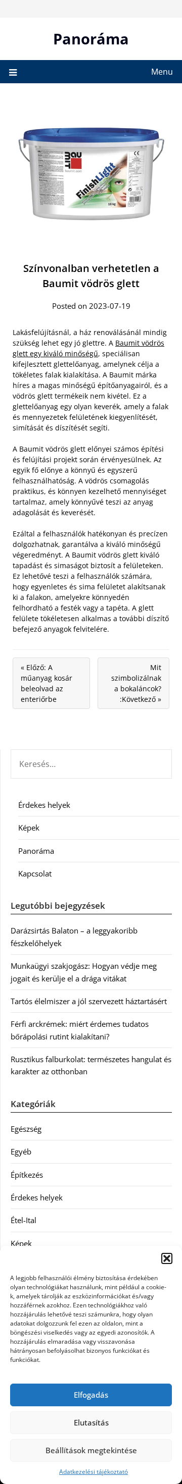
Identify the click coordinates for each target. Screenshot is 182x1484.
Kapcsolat (35, 873)
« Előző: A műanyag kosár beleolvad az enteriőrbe (46, 683)
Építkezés (27, 1175)
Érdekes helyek (44, 805)
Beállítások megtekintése (91, 1450)
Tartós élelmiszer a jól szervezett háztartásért (89, 1001)
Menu (162, 71)
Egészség (26, 1129)
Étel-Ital (23, 1220)
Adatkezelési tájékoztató (93, 1471)
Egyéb (21, 1151)
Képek (28, 827)
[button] (167, 1258)
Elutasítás (91, 1422)
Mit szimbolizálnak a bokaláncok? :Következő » (136, 683)
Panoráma (91, 38)
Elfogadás (91, 1395)
